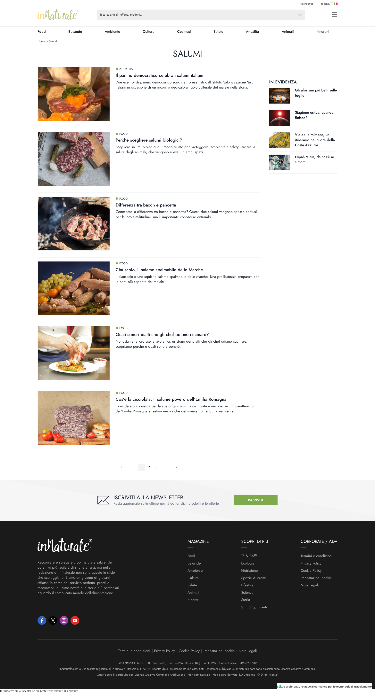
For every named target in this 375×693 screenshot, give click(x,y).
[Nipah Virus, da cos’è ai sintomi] (279, 162)
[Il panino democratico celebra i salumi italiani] (74, 94)
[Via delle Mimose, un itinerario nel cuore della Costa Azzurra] (279, 140)
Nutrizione (249, 570)
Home (41, 41)
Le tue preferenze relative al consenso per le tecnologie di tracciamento (324, 686)
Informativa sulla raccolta (15, 690)
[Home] (58, 14)
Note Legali (310, 585)
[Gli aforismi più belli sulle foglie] (279, 96)
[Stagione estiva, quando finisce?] (279, 118)
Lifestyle (247, 585)
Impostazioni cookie (316, 577)
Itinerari (322, 31)
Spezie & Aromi (253, 577)
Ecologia (247, 563)
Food (42, 31)
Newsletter (306, 4)
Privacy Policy (311, 563)
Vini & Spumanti (254, 607)
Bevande (75, 31)
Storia (245, 599)
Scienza (247, 592)
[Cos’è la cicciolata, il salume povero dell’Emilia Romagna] (74, 418)
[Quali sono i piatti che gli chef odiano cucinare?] (74, 353)
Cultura (148, 31)
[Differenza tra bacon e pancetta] (74, 224)
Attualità (252, 31)
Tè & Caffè (249, 555)
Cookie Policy (311, 570)
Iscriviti (255, 500)
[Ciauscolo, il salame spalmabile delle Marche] (74, 288)
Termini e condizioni (317, 555)
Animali (288, 31)
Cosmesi (184, 31)
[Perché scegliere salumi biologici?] (74, 159)
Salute (218, 31)
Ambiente (112, 31)
